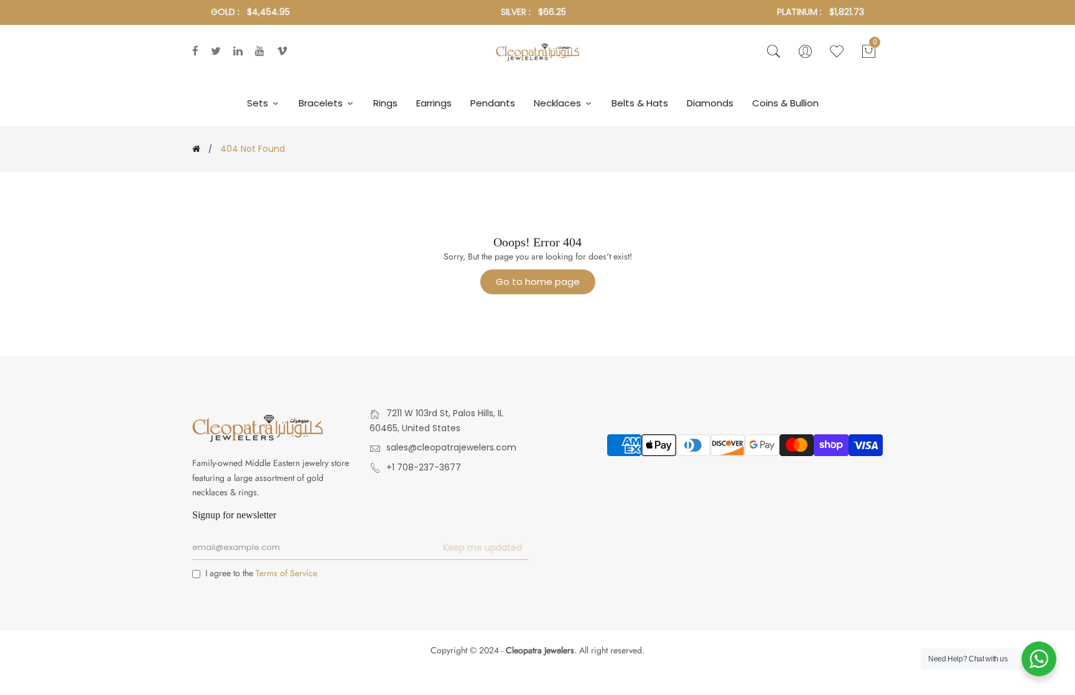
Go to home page (538, 281)
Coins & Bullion (785, 103)
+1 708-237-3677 (423, 467)
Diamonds (710, 103)
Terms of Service (286, 573)
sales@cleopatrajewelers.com (451, 447)
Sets (259, 103)
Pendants (492, 103)
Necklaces (559, 103)
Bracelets (322, 103)
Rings (385, 103)
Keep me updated (482, 547)
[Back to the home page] (196, 148)
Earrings (434, 103)
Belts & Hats (640, 103)
